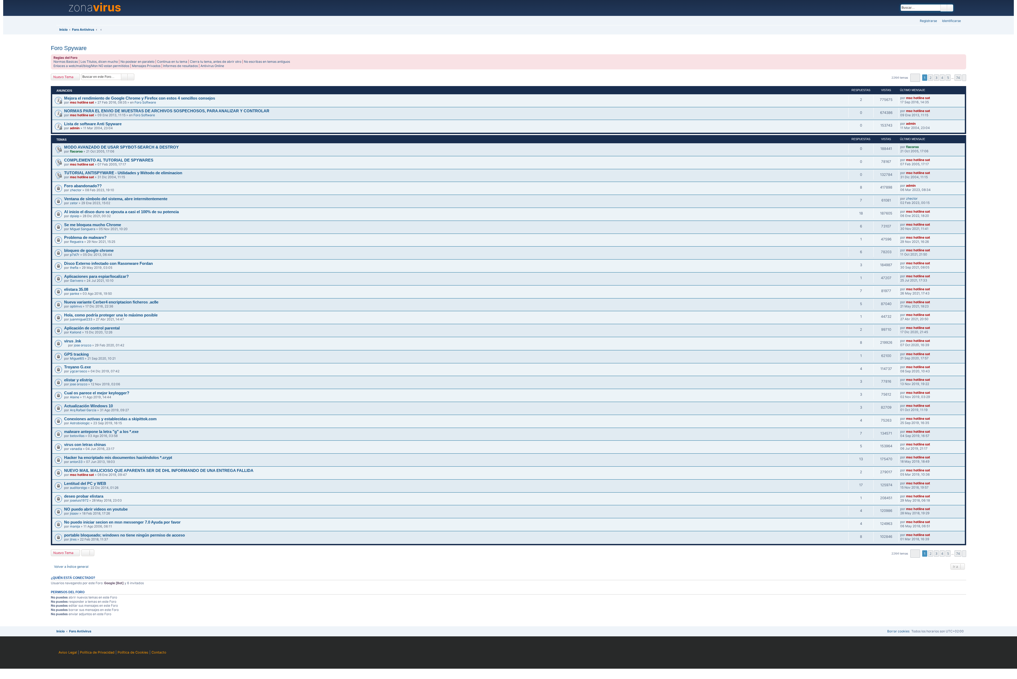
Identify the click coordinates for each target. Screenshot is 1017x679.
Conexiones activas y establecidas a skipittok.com (110, 419)
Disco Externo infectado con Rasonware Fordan (108, 263)
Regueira (76, 242)
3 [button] (936, 77)
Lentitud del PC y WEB (85, 483)
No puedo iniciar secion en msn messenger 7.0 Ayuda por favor (122, 522)
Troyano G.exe (77, 367)
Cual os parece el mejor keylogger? (96, 393)
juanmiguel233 (81, 319)
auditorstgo (78, 488)
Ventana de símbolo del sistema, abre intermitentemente (115, 199)
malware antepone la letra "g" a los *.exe (101, 432)
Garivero (76, 281)
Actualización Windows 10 (88, 406)
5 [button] (948, 77)
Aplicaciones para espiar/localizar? (96, 276)
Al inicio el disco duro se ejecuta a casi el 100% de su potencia (121, 212)
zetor (74, 203)
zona (94, 7)
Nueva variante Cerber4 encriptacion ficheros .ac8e (111, 302)
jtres (73, 539)
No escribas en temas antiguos (267, 62)
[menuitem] (950, 21)
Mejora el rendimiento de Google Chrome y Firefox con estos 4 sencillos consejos (139, 98)
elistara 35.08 (76, 289)
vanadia (76, 449)
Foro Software (145, 102)
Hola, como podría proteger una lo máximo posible (111, 315)
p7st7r (74, 255)
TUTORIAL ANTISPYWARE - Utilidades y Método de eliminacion (123, 173)
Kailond (75, 332)
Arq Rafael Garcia (83, 410)
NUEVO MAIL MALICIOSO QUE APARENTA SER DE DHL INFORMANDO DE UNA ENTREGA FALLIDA (158, 470)
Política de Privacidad (97, 652)
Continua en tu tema (172, 62)
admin (75, 128)
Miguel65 (77, 358)
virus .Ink (72, 341)
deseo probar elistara (83, 496)
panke (74, 294)
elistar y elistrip (78, 380)
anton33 (76, 462)
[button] (915, 78)
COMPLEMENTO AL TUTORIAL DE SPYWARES (108, 160)
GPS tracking (76, 354)
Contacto (158, 652)
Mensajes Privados (146, 66)
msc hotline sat (82, 102)
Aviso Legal (68, 652)
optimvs (76, 306)
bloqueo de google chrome (89, 250)
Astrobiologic (80, 423)
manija (75, 526)
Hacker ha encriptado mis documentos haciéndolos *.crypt (118, 457)
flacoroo (76, 151)
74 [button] (958, 77)
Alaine (74, 397)
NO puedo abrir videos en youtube (96, 509)
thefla (74, 268)
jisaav (74, 513)
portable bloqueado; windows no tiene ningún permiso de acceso (124, 535)
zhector (76, 190)
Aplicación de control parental (92, 328)
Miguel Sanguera (82, 229)
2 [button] (930, 77)
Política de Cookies (133, 652)
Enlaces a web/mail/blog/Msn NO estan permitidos (91, 66)
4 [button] (942, 77)
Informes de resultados (180, 66)
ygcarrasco (78, 371)
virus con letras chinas (85, 445)
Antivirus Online (212, 66)
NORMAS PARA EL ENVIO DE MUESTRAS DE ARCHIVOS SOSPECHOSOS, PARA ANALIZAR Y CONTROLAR (166, 111)
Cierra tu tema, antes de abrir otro (215, 62)
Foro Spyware (69, 48)
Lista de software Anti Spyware (93, 124)
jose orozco (82, 345)
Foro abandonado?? (83, 186)
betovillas (77, 436)
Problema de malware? (85, 237)
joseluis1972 (79, 500)
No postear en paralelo (137, 62)
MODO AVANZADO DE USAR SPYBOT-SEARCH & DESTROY (121, 147)
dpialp (74, 216)
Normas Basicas (65, 62)
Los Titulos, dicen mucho (99, 62)
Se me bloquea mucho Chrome (92, 225)
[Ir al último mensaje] (932, 98)
